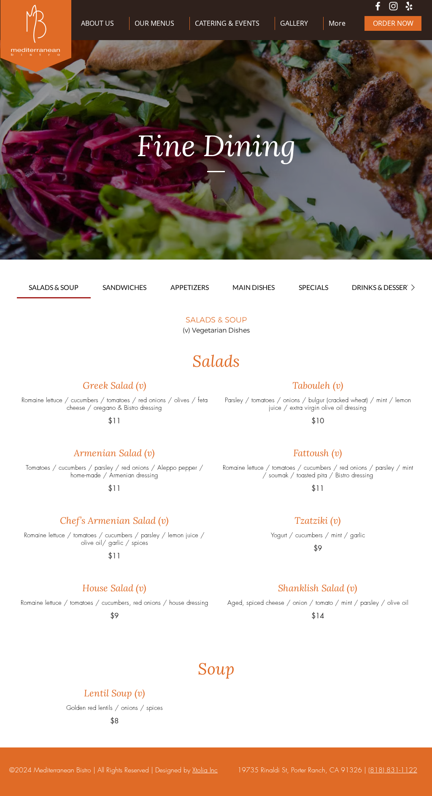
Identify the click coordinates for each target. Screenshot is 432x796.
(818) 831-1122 (392, 769)
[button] (159, 23)
